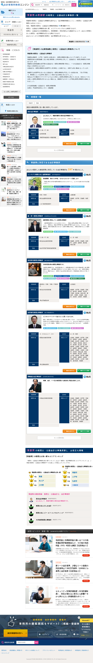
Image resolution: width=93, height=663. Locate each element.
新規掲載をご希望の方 (16, 650)
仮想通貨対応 (6, 86)
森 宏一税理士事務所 (35, 216)
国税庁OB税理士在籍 (8, 81)
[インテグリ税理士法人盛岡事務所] (34, 183)
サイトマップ (5, 653)
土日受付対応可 (7, 69)
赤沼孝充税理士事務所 (35, 260)
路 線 (16, 26)
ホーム (44, 1)
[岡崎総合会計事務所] (34, 385)
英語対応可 (6, 61)
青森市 (74, 472)
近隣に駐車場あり (7, 71)
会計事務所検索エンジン (32, 9)
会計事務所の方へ (16, 633)
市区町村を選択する (11, 34)
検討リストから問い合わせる (11, 17)
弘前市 (74, 481)
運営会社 (4, 650)
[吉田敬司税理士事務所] (34, 321)
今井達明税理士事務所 (48, 520)
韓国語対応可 (6, 76)
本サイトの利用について (32, 650)
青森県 (10, 30)
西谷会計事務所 (33, 112)
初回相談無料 (6, 54)
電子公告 (5, 64)
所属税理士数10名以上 (9, 84)
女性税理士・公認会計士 (9, 59)
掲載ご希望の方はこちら (86, 6)
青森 (37, 103)
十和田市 (75, 485)
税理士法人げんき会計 (48, 506)
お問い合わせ (71, 1)
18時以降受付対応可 (8, 66)
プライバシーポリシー (49, 650)
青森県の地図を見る (12, 111)
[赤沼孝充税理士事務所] (34, 269)
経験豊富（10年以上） (9, 79)
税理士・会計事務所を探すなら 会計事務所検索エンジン (15, 3)
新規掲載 (62, 634)
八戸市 (74, 477)
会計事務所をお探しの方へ (57, 1)
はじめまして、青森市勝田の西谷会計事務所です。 (52, 501)
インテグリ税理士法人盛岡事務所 (39, 174)
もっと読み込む (59, 150)
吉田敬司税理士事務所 (35, 312)
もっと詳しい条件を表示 (11, 91)
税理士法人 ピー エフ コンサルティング (54, 513)
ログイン (85, 4)
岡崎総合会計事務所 (34, 376)
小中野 (41, 485)
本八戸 (41, 481)
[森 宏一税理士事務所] (34, 225)
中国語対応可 (6, 74)
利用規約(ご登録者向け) (82, 650)
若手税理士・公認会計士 (9, 56)
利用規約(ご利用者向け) (65, 650)
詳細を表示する (70, 143)
